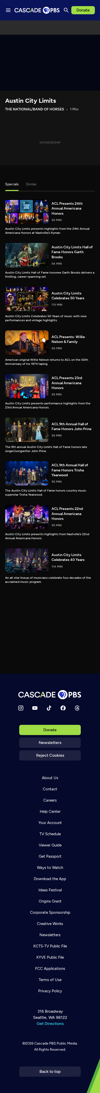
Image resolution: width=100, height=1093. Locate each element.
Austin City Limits (30, 100)
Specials (12, 184)
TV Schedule (50, 834)
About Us (50, 778)
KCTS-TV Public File (50, 946)
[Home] (50, 694)
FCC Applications (50, 968)
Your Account (50, 822)
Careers (50, 800)
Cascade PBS (45, 1043)
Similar (31, 184)
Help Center (50, 811)
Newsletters (50, 742)
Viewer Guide (50, 845)
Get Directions (50, 1023)
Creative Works (50, 923)
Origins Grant (50, 901)
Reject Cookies (50, 755)
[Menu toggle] (8, 10)
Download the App (50, 879)
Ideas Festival (50, 890)
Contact (50, 789)
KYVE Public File (50, 957)
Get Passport (50, 856)
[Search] (66, 10)
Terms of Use (50, 980)
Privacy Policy (50, 991)
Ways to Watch (50, 867)
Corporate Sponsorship (50, 912)
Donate (83, 10)
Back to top (50, 1071)
